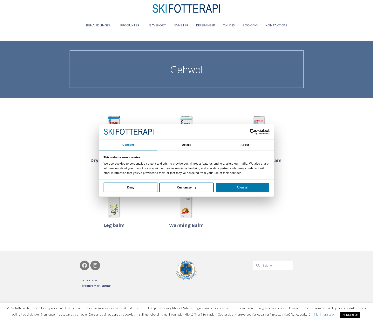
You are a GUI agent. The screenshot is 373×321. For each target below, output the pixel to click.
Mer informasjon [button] (324, 314)
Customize (184, 187)
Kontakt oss (276, 25)
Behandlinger (98, 25)
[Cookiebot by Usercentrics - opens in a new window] (253, 132)
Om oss (229, 25)
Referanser (205, 25)
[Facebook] (84, 265)
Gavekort (157, 25)
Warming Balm (186, 225)
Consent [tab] (128, 144)
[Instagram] (95, 265)
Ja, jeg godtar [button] (350, 314)
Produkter (129, 25)
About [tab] (245, 144)
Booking (250, 25)
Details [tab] (186, 144)
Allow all (242, 187)
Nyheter (181, 25)
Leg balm (114, 225)
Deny (130, 187)
